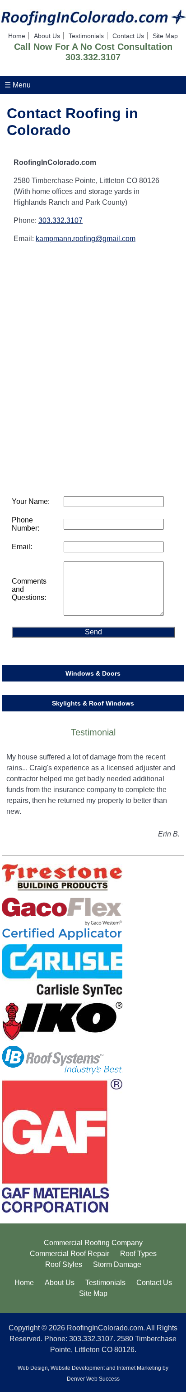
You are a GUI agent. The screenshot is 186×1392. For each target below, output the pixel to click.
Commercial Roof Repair (69, 1253)
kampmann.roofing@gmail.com (85, 238)
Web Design (33, 1368)
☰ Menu (18, 85)
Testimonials (86, 35)
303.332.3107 (93, 57)
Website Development (78, 1368)
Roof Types (138, 1253)
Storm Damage (117, 1264)
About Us (47, 35)
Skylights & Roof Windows (93, 703)
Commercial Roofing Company (93, 1243)
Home (16, 35)
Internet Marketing (139, 1368)
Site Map (165, 35)
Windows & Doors (93, 673)
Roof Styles (63, 1264)
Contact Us (128, 35)
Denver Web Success (93, 1379)
